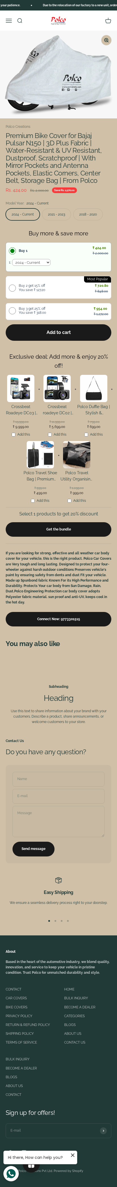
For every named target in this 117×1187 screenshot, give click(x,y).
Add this (23, 434)
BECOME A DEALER (79, 1007)
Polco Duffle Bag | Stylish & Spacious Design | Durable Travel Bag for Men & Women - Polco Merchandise (93, 410)
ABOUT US (72, 1034)
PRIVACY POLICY (19, 1016)
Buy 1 (23, 251)
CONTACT (13, 989)
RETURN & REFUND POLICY (28, 1025)
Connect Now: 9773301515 (58, 619)
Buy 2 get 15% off (32, 288)
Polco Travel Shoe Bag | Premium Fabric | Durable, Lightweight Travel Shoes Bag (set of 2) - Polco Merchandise (40, 477)
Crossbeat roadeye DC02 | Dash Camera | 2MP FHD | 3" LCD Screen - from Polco (57, 410)
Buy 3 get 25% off (32, 311)
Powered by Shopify (68, 1171)
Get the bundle (58, 529)
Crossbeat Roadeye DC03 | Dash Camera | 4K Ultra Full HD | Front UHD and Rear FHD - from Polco (20, 410)
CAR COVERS (16, 998)
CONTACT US (74, 1042)
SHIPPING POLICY (20, 1034)
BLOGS (70, 1025)
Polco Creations (18, 127)
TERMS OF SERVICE (21, 1042)
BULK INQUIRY (76, 998)
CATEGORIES (74, 1016)
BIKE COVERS (16, 1007)
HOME (69, 989)
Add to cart (59, 332)
